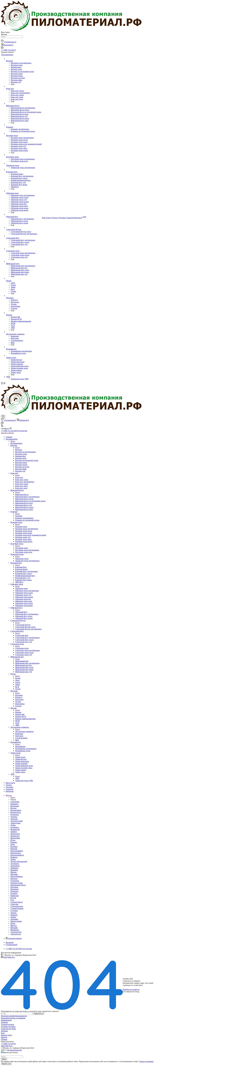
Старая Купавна (16, 908)
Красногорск (15, 853)
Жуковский (15, 829)
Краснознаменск (17, 855)
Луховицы (14, 864)
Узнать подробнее (146, 1061)
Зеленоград (15, 836)
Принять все (6, 1064)
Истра (12, 840)
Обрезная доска (21, 588)
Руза (12, 900)
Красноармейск (16, 851)
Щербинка (14, 930)
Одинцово (14, 881)
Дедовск (13, 817)
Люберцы (14, 868)
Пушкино (14, 891)
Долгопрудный (16, 821)
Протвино (14, 889)
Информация (6, 1020)
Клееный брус (21, 567)
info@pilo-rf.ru (9, 957)
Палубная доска (21, 548)
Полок (17, 678)
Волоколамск (15, 810)
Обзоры (4, 1039)
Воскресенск (15, 812)
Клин (12, 844)
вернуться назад (132, 992)
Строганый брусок (22, 625)
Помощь (4, 1022)
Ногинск (14, 879)
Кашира (13, 842)
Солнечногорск (16, 906)
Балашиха (14, 804)
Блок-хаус (19, 477)
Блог (3, 1033)
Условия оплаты (7, 1024)
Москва (13, 872)
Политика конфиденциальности (14, 1016)
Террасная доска (21, 559)
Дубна (13, 825)
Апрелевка (14, 802)
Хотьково (14, 919)
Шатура (13, 926)
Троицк (13, 913)
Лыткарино (15, 866)
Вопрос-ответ (6, 1035)
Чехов (12, 923)
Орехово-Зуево (16, 883)
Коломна (14, 847)
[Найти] (2, 39)
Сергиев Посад (16, 902)
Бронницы (14, 806)
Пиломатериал (16, 443)
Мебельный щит (21, 661)
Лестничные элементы (24, 731)
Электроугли (15, 934)
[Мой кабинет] (2, 48)
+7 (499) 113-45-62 (8, 50)
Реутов (13, 898)
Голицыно (14, 814)
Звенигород (15, 834)
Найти (4, 1059)
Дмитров (14, 819)
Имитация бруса (21, 495)
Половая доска (21, 527)
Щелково (14, 928)
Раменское (14, 896)
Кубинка (13, 857)
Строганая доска (22, 648)
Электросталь (15, 932)
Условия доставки (8, 1027)
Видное (13, 808)
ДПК (17, 778)
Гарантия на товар (8, 1029)
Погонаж (19, 695)
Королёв (13, 849)
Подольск (14, 887)
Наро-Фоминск (16, 876)
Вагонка (18, 450)
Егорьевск (14, 827)
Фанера (18, 712)
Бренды (4, 1037)
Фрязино (14, 915)
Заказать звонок (7, 433)
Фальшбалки (20, 746)
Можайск (14, 870)
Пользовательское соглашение (13, 1018)
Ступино (14, 911)
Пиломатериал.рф (14, 1050)
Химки (13, 917)
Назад (12, 441)
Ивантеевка (15, 838)
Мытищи (14, 874)
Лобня (13, 859)
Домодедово (15, 823)
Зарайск (13, 832)
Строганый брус (21, 635)
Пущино (13, 893)
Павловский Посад (18, 885)
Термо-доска (20, 757)
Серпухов (14, 904)
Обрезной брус (21, 612)
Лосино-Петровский (18, 861)
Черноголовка (16, 921)
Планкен (18, 516)
